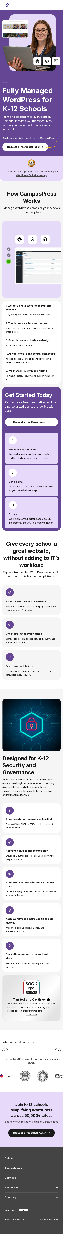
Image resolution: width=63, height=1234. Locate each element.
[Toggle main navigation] (55, 4)
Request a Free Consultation (23, 146)
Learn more (31, 1014)
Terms (7, 1219)
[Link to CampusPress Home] (7, 5)
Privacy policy (18, 1219)
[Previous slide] (5, 1050)
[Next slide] (58, 1050)
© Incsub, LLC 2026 (49, 1219)
